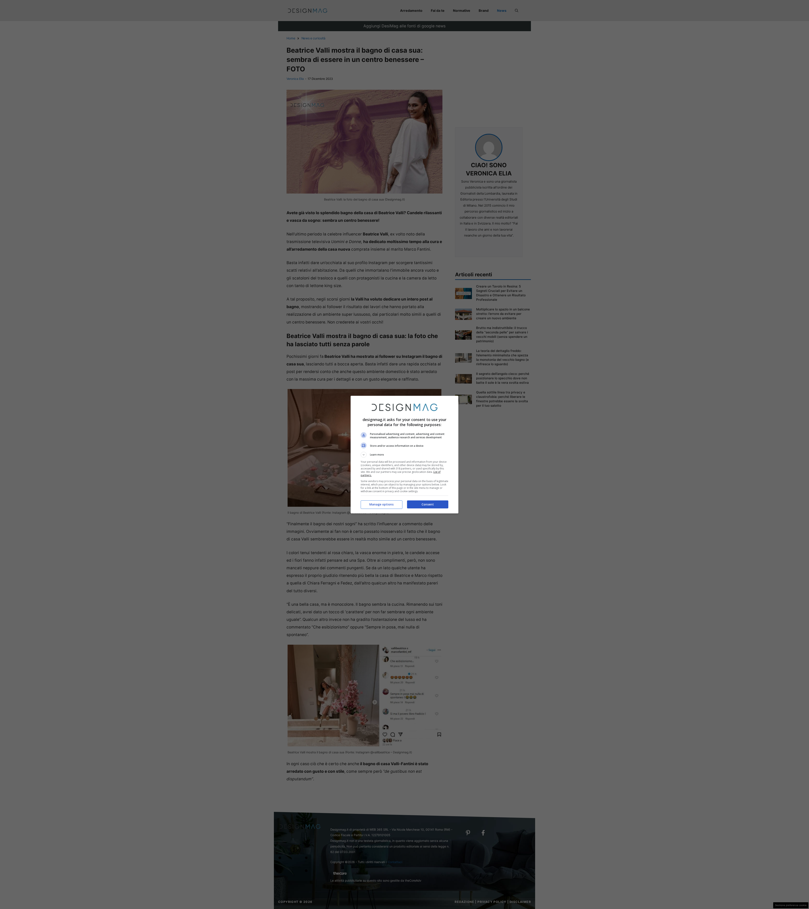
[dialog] (404, 454)
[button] (404, 455)
